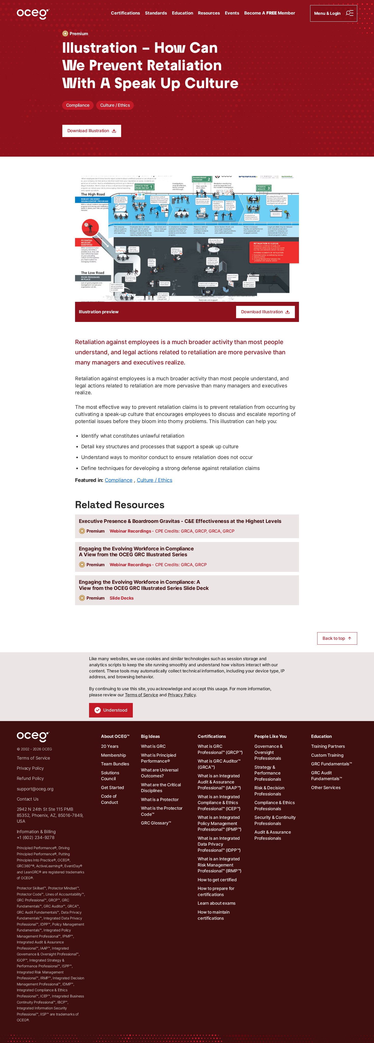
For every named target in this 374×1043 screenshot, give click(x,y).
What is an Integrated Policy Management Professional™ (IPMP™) (219, 823)
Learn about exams (217, 903)
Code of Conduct (109, 799)
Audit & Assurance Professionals (272, 835)
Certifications (125, 13)
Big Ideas (150, 736)
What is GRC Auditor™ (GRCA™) (219, 764)
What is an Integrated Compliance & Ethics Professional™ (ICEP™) (219, 802)
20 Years (110, 746)
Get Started (112, 787)
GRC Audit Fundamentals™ (326, 775)
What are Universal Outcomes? (159, 773)
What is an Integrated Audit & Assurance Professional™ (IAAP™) (219, 781)
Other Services (326, 787)
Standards (156, 13)
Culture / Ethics (115, 105)
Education (182, 13)
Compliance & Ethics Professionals (274, 805)
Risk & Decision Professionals (269, 790)
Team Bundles (115, 763)
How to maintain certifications (213, 915)
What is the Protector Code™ (161, 811)
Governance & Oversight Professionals (268, 752)
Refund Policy (30, 778)
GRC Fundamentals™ (331, 763)
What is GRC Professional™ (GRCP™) (220, 749)
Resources (209, 13)
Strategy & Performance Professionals (267, 773)
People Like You (270, 736)
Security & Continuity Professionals (275, 820)
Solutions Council (110, 775)
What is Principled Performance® (158, 758)
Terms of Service (141, 694)
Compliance (78, 105)
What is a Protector (159, 799)
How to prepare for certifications (216, 891)
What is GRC (153, 746)
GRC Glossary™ (156, 822)
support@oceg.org (35, 788)
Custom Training (327, 755)
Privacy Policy (182, 694)
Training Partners (328, 746)
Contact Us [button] (28, 799)
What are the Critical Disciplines (161, 787)
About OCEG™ (115, 736)
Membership (113, 755)
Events (232, 13)
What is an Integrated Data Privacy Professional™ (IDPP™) (219, 844)
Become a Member (269, 13)
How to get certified (217, 879)
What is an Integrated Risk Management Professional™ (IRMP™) (219, 864)
